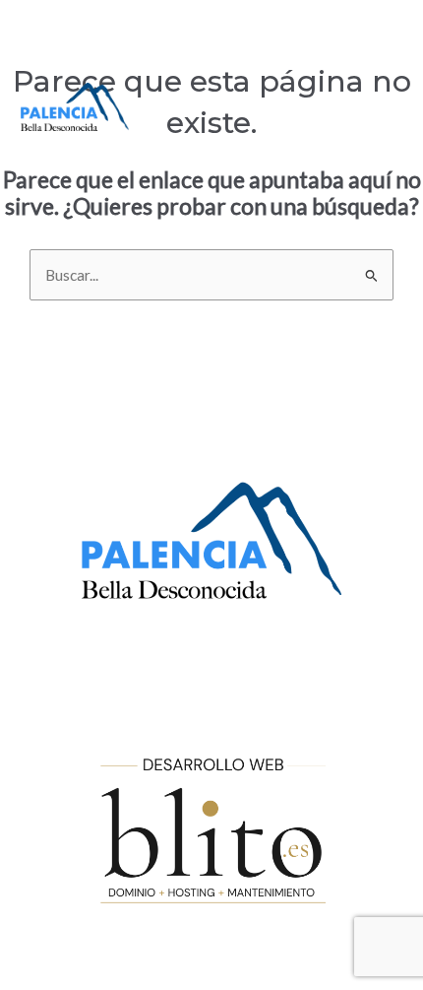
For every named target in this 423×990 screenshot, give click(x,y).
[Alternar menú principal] (381, 106)
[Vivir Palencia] (75, 107)
